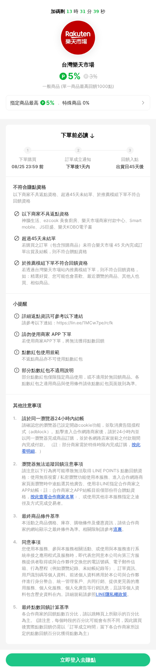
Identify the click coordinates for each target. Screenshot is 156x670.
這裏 (117, 529)
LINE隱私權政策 (111, 594)
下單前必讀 (74, 135)
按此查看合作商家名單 (52, 496)
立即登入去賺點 (78, 660)
